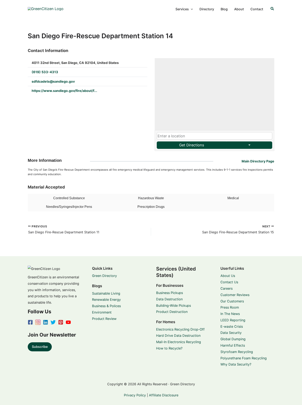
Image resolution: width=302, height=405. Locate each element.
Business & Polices (106, 306)
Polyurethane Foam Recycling (243, 358)
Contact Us (229, 282)
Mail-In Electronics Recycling (178, 342)
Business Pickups (169, 293)
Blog (224, 9)
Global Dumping (233, 339)
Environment (102, 312)
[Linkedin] (45, 322)
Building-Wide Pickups (173, 305)
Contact (256, 9)
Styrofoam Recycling (236, 352)
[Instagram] (37, 322)
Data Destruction (169, 299)
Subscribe (40, 347)
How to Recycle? (169, 348)
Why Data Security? (235, 364)
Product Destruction (172, 312)
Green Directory (104, 276)
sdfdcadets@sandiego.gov (53, 81)
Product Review (104, 319)
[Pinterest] (60, 322)
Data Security (231, 333)
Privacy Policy (135, 395)
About (239, 9)
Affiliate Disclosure (163, 395)
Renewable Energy (106, 299)
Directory (206, 9)
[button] (191, 9)
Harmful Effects (232, 345)
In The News (230, 314)
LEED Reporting (232, 320)
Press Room (229, 307)
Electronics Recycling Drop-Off (180, 329)
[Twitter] (53, 322)
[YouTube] (68, 322)
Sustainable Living (106, 293)
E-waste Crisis (231, 326)
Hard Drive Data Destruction (178, 335)
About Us (227, 276)
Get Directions (191, 145)
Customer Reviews (234, 295)
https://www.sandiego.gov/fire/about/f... (64, 91)
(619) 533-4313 (45, 72)
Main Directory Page (258, 161)
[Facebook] (30, 322)
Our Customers (232, 301)
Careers (226, 288)
